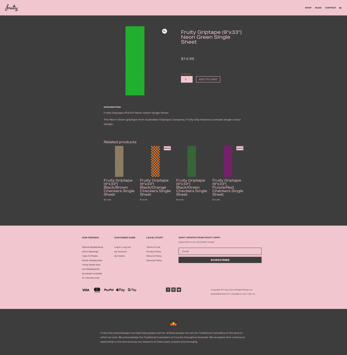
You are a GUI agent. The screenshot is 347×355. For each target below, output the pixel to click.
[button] (164, 31)
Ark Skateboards (90, 269)
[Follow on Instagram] (173, 290)
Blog (318, 8)
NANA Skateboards (92, 260)
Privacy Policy (153, 251)
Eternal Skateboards (92, 247)
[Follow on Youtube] (179, 290)
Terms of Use (153, 247)
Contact (330, 8)
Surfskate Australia (92, 273)
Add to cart (208, 79)
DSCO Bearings (90, 251)
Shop (308, 8)
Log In (117, 247)
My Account (120, 251)
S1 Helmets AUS (90, 278)
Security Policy (154, 260)
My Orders (119, 256)
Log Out (126, 247)
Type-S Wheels (90, 256)
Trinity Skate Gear (91, 265)
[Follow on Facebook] (168, 290)
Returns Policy (154, 256)
